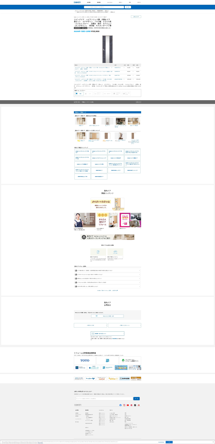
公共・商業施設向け (89, 417)
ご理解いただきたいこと (125, 325)
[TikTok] (135, 405)
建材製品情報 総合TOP (89, 414)
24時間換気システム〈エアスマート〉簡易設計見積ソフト (131, 425)
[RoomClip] (139, 405)
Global (77, 421)
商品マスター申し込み (128, 428)
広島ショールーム (102, 421)
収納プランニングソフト (89, 434)
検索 (127, 7)
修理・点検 (111, 420)
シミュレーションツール (129, 423)
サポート (111, 410)
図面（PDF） (127, 417)
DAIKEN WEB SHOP (88, 423)
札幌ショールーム (102, 413)
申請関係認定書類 (128, 418)
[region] (107, 442)
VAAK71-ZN (117, 75)
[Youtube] (128, 405)
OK (169, 442)
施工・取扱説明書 (128, 420)
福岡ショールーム (102, 424)
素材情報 (86, 413)
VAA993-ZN (117, 71)
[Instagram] (124, 405)
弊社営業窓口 (115, 338)
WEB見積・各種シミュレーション (115, 417)
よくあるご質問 (112, 413)
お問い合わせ (112, 421)
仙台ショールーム (102, 414)
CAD (125, 414)
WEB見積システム (88, 433)
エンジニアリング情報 (89, 420)
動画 (125, 421)
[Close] (213, 442)
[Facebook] (120, 405)
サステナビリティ (78, 414)
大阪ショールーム (102, 420)
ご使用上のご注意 (90, 325)
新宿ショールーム (102, 417)
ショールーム (101, 410)
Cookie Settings (161, 442)
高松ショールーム (102, 423)
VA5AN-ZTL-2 (117, 67)
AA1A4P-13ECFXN (118, 79)
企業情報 (76, 413)
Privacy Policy (40, 442)
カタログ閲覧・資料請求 (114, 414)
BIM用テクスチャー (128, 415)
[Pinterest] (131, 405)
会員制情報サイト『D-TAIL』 (90, 430)
